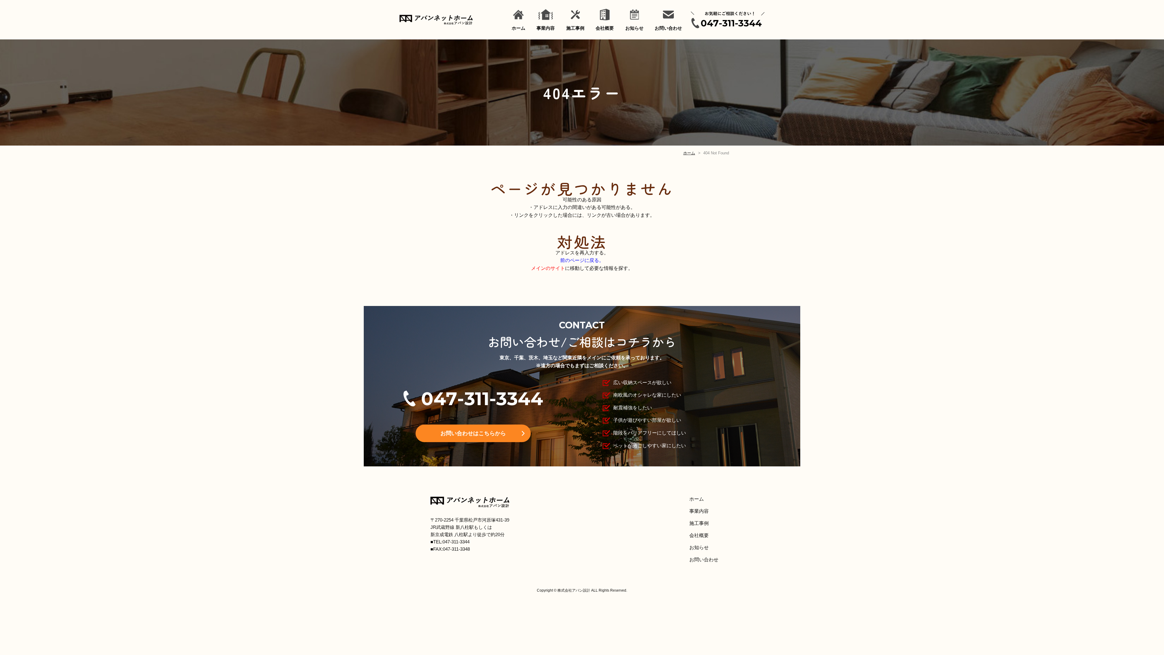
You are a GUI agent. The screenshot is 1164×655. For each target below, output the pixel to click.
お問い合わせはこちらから (473, 433)
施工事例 (575, 27)
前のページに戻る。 (582, 260)
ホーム (518, 27)
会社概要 (605, 27)
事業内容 (546, 27)
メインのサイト (548, 268)
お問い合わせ (668, 27)
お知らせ (634, 27)
